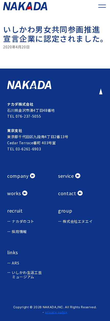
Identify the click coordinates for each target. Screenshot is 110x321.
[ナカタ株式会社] (55, 85)
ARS (15, 263)
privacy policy (56, 312)
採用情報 (19, 231)
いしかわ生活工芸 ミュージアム (27, 274)
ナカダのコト (23, 221)
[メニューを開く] (102, 6)
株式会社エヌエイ (78, 221)
